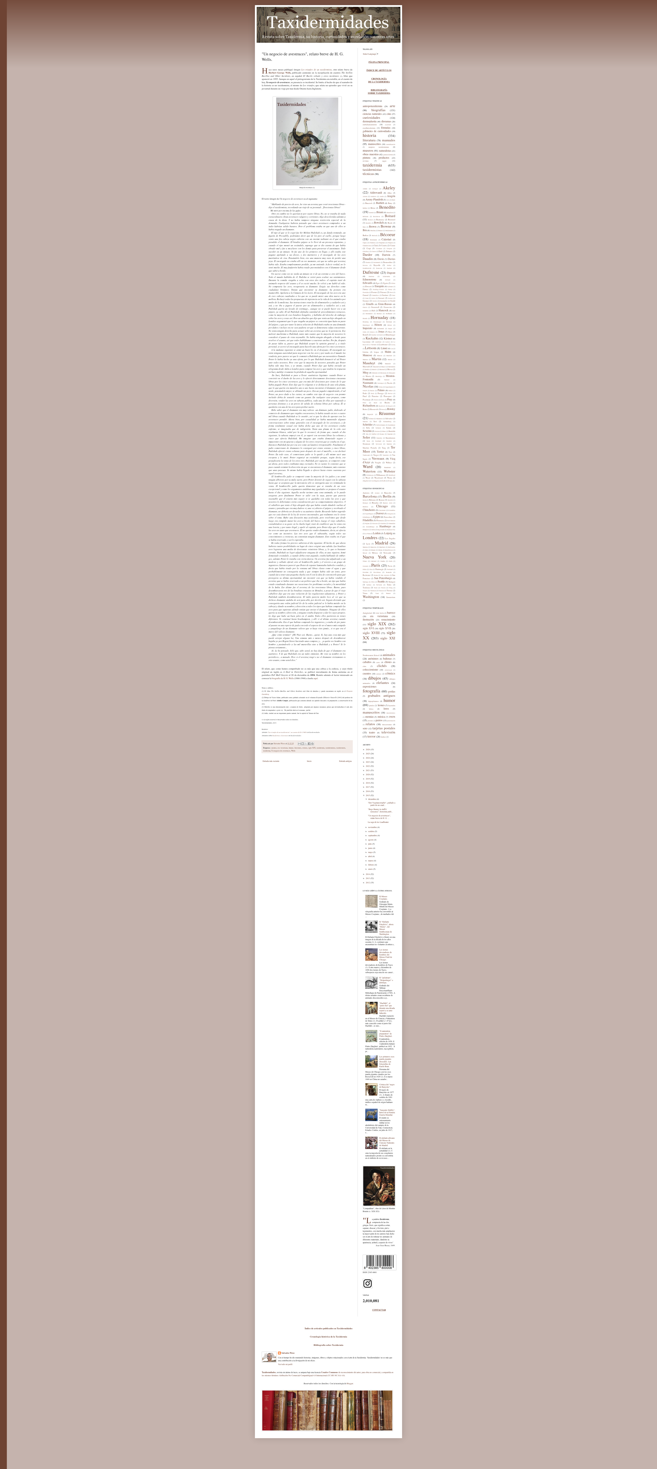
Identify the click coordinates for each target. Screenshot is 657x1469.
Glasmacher (383, 301)
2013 (368, 878)
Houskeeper (377, 322)
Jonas (381, 331)
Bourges (365, 503)
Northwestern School (371, 655)
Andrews (373, 196)
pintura (366, 157)
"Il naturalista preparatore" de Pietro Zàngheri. (385, 1033)
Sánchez (389, 444)
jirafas (371, 705)
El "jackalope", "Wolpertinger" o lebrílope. (386, 980)
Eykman (390, 287)
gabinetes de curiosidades (377, 131)
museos (368, 150)
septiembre (372, 835)
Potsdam (365, 572)
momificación (390, 144)
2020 (368, 774)
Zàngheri (366, 481)
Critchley (366, 251)
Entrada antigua (345, 761)
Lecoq (393, 345)
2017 (368, 786)
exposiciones (369, 686)
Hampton (366, 530)
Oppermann (389, 387)
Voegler (378, 462)
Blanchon (390, 213)
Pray (389, 399)
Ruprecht (370, 414)
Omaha (382, 561)
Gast (393, 295)
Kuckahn (372, 338)
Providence (377, 572)
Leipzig (388, 533)
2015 (368, 795)
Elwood (368, 286)
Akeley (389, 187)
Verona (389, 590)
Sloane (382, 434)
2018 (368, 782)
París (375, 565)
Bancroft (368, 203)
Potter (376, 400)
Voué (377, 593)
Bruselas (375, 502)
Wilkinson (369, 475)
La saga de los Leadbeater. (378, 822)
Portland (390, 569)
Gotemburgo (370, 527)
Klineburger (390, 334)
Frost (391, 292)
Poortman (366, 399)
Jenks (364, 332)
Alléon (365, 196)
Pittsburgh (379, 569)
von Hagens (375, 481)
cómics (390, 673)
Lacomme (367, 341)
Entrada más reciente (271, 761)
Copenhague (369, 514)
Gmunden (392, 524)
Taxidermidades (269, 1372)
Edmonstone (369, 279)
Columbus (391, 510)
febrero (371, 864)
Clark (376, 245)
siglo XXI (387, 638)
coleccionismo (370, 669)
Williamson (380, 475)
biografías (378, 110)
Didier (389, 265)
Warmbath (387, 467)
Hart (393, 311)
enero (370, 869)
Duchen (389, 268)
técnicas (368, 173)
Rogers (390, 406)
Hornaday (379, 317)
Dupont (391, 272)
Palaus (381, 390)
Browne (386, 226)
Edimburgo (366, 517)
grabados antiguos (381, 695)
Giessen (375, 524)
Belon (373, 208)
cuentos (273, 748)
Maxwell (366, 366)
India (373, 530)
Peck (372, 393)
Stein (368, 441)
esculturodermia (369, 128)
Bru (365, 230)
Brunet (380, 231)
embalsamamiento (370, 124)
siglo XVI (368, 628)
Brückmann (389, 231)
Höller (390, 325)
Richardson (369, 405)
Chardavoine (367, 246)
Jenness (372, 332)
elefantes (382, 682)
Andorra (366, 492)
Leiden (377, 533)
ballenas (387, 658)
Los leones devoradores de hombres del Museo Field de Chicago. (385, 954)
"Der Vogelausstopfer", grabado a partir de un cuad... (381, 803)
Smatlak (390, 434)
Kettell (365, 334)
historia (369, 135)
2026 (368, 749)
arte (392, 105)
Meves (389, 369)
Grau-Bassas (385, 304)
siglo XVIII (371, 632)
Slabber (374, 434)
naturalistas (385, 150)
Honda (365, 318)
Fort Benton (391, 521)
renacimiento (388, 619)
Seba (368, 427)
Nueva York (375, 557)
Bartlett (380, 203)
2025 (368, 753)
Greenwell (375, 307)
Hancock (383, 310)
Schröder (367, 424)
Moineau (383, 373)
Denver (380, 513)
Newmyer (380, 383)
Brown (372, 226)
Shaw (384, 431)
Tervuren (379, 585)
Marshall (389, 356)
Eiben (393, 283)
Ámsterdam (390, 597)
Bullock (374, 236)
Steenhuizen (390, 438)
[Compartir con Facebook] (309, 743)
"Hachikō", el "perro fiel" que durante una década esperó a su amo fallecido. (387, 1008)
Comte (392, 245)
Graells (370, 304)
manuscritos (374, 144)
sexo (365, 728)
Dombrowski (367, 268)
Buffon (365, 235)
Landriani (378, 342)
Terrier (380, 451)
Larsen (387, 342)
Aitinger (375, 189)
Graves (365, 307)
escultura (388, 125)
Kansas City (391, 530)
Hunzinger (366, 325)
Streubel (389, 441)
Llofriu (365, 352)
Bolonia (372, 500)
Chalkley (373, 243)
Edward (387, 280)
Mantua (365, 547)
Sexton (377, 431)
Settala (388, 427)
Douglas (390, 514)
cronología (388, 670)
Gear (366, 298)
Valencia (373, 591)
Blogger (350, 1383)
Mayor (383, 367)
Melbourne (391, 547)
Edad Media (380, 613)
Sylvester (379, 444)
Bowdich (379, 222)
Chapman (382, 243)
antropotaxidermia (372, 106)
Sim (367, 434)
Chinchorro (369, 510)
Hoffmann (389, 314)
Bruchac (373, 231)
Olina (381, 387)
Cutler (374, 251)
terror (372, 736)
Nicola (389, 383)
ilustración (368, 619)
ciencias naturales (372, 113)
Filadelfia (368, 520)
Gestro (374, 301)
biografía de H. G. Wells (283, 678)
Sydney (368, 585)
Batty (390, 203)
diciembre (372, 799)
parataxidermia (388, 155)
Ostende (365, 566)
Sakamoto (379, 419)
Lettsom (370, 348)
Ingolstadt (381, 530)
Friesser (383, 292)
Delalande (376, 262)
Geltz (373, 298)
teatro (372, 732)
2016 (368, 791)
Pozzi (382, 400)
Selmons (378, 428)
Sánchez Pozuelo (370, 447)
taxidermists (340, 748)
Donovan (379, 268)
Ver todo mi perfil (285, 1364)
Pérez (364, 403)
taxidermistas (330, 748)
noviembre (372, 827)
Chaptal (390, 243)
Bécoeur (387, 234)
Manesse (367, 355)
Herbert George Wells (280, 72)
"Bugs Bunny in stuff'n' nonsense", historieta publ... (380, 810)
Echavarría (386, 276)
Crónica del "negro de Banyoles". (387, 1085)
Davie (380, 259)
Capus (365, 243)
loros (386, 708)
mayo (370, 852)
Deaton (368, 262)
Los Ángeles (390, 538)
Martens (365, 360)
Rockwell (382, 406)
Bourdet (368, 223)
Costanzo (379, 249)
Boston (381, 500)
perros (379, 720)
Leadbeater (383, 344)
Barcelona (370, 496)
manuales (388, 140)
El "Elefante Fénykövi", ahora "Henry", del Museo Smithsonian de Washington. (386, 927)
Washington (371, 596)
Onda (390, 561)
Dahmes (389, 251)
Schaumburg (387, 422)
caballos (367, 662)
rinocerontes (387, 724)
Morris (368, 376)
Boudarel (391, 219)
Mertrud (382, 369)
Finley (390, 289)
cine (389, 113)
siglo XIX (312, 748)
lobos (371, 709)
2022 (368, 766)
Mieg (365, 372)
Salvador (388, 418)
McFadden (391, 367)
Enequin (379, 286)
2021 (368, 770)
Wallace (389, 462)
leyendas (391, 705)
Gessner (366, 300)
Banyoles (387, 492)
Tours (376, 588)
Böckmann (373, 240)
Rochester (366, 575)
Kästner (388, 338)
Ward (367, 466)
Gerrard (381, 298)
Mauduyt (369, 363)
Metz (366, 550)
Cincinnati (382, 510)
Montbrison (389, 550)
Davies (391, 259)
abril (370, 856)
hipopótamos (373, 701)
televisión (388, 732)
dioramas (386, 121)
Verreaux (378, 458)
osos (392, 716)
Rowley (391, 409)
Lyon (368, 543)
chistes (388, 662)
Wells (293, 750)
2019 (368, 778)
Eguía (385, 283)
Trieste (383, 588)
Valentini (386, 455)
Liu (392, 349)
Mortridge (378, 376)
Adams (365, 189)
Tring (391, 588)
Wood (367, 477)
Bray (364, 227)
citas (364, 666)
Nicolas (368, 386)
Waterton (369, 471)
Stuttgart (392, 581)
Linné (384, 348)
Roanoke (389, 572)
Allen (389, 193)
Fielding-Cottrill (378, 289)
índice (383, 736)
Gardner (385, 295)
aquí (316, 678)
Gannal (365, 295)
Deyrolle (376, 265)
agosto (371, 839)
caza (378, 662)
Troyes (365, 591)
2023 (368, 761)
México (375, 552)
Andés (382, 196)
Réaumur (387, 413)
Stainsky (379, 438)
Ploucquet (387, 396)
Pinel (365, 396)
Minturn (375, 373)
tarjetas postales (383, 728)
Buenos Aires (387, 503)
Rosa (383, 409)
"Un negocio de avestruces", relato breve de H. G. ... (379, 816)
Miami (373, 550)
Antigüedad (367, 613)
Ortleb (365, 391)
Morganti (392, 373)
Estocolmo (388, 517)
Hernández (369, 314)
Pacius (372, 391)
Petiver (390, 393)
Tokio (389, 584)
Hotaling (366, 322)
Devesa (365, 265)
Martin (376, 359)
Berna (364, 500)
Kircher (373, 335)
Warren (388, 593)
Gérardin (366, 311)
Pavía (390, 566)
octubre (371, 831)
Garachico (375, 295)
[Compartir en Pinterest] (312, 743)
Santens (365, 422)
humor (291, 748)
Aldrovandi (376, 192)
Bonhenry (380, 219)
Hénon (378, 324)
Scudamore (391, 425)
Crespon (389, 249)
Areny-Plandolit (374, 199)
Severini (367, 431)
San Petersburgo (383, 578)
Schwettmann (380, 425)
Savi (375, 421)
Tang (384, 447)
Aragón (391, 196)
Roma (376, 575)
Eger (378, 283)
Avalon (377, 493)
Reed (375, 403)
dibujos (374, 678)
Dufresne (371, 272)
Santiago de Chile (369, 582)
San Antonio (385, 575)
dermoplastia (369, 121)
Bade (393, 200)
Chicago (382, 506)
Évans (390, 481)
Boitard (390, 215)
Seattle (381, 581)
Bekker (365, 208)
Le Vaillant (372, 345)
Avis (387, 200)
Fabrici (365, 289)
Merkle (367, 369)
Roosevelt (374, 409)
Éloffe (384, 481)
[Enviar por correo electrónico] (299, 743)
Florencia (380, 520)
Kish (381, 335)
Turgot (376, 455)
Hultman (389, 322)
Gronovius (388, 307)
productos (384, 157)
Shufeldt (392, 431)
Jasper (390, 329)
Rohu (365, 409)
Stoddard (378, 441)
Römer (371, 419)
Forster (374, 292)
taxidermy (266, 750)
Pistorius (375, 396)
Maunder (388, 364)
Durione (371, 276)
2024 (368, 757)
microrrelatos (391, 713)
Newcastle (387, 552)
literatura (297, 748)
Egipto (376, 516)
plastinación (391, 721)
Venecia (381, 591)
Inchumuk (380, 329)
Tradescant (366, 455)
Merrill (374, 369)
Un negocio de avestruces (280, 750)
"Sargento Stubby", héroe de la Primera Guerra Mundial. (387, 1112)
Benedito (387, 207)
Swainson (366, 443)
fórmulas (385, 127)
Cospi (368, 248)
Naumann (368, 382)
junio (370, 848)
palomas (370, 721)
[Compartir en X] (306, 743)
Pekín (364, 569)
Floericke (366, 292)
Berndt (371, 213)
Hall (373, 310)
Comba (384, 245)
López (376, 352)
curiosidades (371, 117)
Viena (365, 593)
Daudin (368, 258)
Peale (365, 393)
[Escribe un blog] (302, 743)
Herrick (379, 314)
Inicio (309, 761)
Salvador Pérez (280, 743)
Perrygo (381, 393)
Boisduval (376, 217)
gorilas (391, 691)
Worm (389, 477)
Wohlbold (392, 475)
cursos (378, 673)
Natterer (386, 380)
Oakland (373, 561)
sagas (384, 160)
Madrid (381, 543)
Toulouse (366, 587)
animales (389, 654)
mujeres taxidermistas (379, 147)
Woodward (378, 477)
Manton (379, 356)
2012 (368, 882)
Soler (366, 437)
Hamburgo (385, 526)
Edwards (367, 283)
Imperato (367, 328)
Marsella (373, 547)
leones (381, 705)
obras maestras (371, 154)
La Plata (367, 534)
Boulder (390, 500)
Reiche (387, 402)
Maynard (376, 367)
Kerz (390, 331)
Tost (390, 452)
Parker (391, 391)
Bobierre (365, 217)
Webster (389, 471)
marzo (371, 860)
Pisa (371, 569)
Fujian (367, 524)
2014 (368, 874)
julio (370, 843)
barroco (391, 612)
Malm (388, 351)
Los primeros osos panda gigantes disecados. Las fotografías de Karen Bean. (386, 1061)
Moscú (365, 553)
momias (369, 716)
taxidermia (321, 748)
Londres (370, 537)
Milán (380, 550)
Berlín (387, 496)
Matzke (390, 360)
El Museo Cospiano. (383, 897)
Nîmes (365, 561)
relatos (304, 748)
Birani (379, 212)
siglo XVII (385, 628)
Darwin (386, 254)
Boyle (390, 223)
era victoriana (283, 748)
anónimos (373, 658)
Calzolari (386, 239)
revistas (366, 160)
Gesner (390, 298)
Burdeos (365, 507)
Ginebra (383, 524)
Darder (367, 254)
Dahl (380, 251)
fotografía (371, 691)
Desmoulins (387, 262)
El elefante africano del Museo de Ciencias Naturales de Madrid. (387, 1141)
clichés (382, 665)
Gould (392, 300)
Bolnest (370, 220)
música (381, 716)
